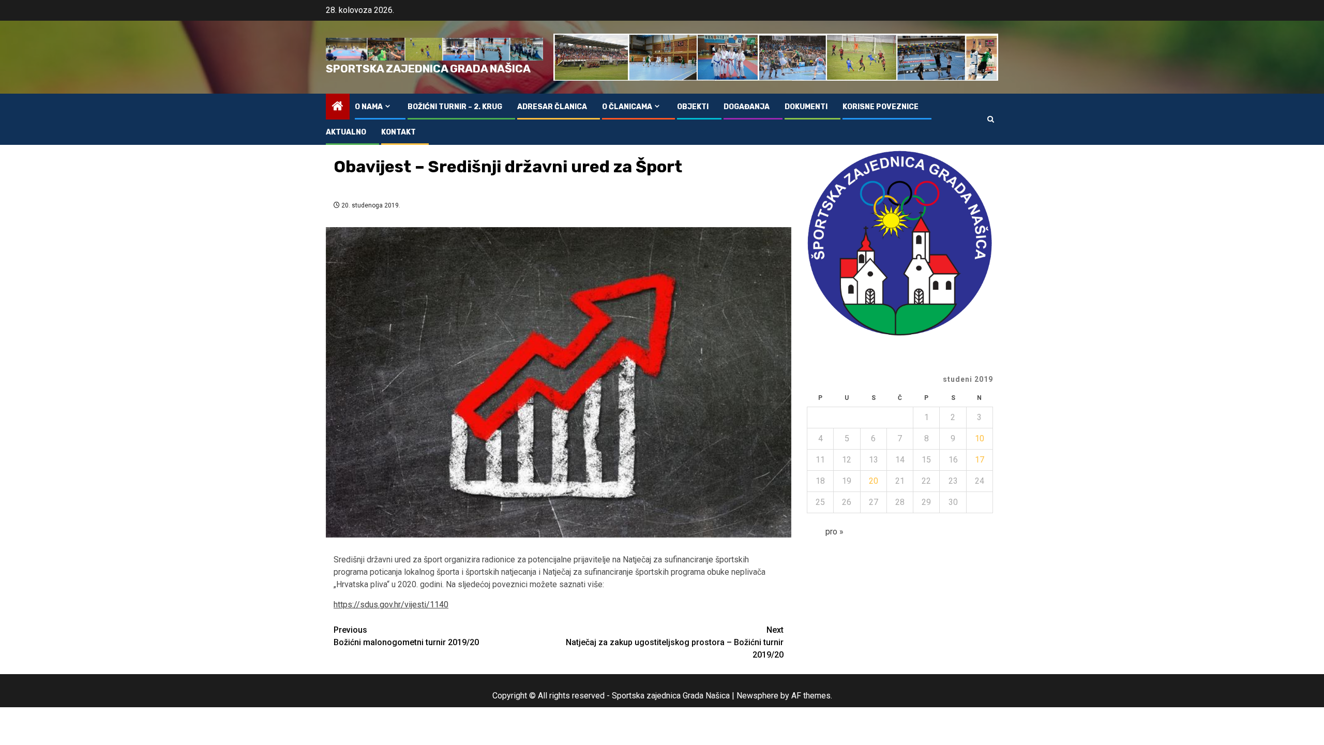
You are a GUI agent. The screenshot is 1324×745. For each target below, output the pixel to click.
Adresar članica (552, 106)
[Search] (990, 119)
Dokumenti (806, 106)
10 (979, 438)
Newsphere (757, 696)
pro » (834, 532)
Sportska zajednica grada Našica (428, 68)
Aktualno (346, 132)
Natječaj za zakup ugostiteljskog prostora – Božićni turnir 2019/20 (675, 642)
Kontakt (398, 132)
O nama (369, 106)
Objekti (693, 106)
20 (873, 481)
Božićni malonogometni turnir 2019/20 (406, 636)
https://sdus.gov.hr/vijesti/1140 (391, 604)
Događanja (747, 106)
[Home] (337, 107)
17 (979, 460)
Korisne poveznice (880, 106)
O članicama (627, 106)
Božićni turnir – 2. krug (455, 106)
